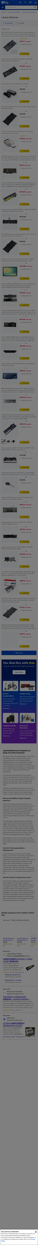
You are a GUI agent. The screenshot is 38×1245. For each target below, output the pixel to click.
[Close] (36, 1232)
